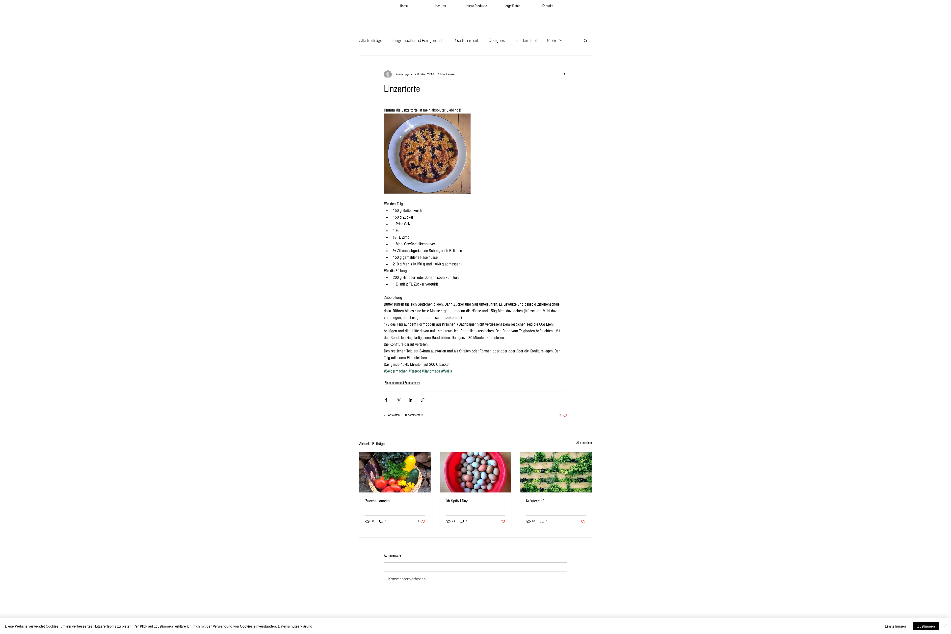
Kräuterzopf (535, 501)
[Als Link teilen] (422, 400)
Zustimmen (926, 626)
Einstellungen (895, 626)
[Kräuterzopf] (556, 472)
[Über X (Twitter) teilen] (398, 400)
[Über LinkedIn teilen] (410, 400)
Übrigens (496, 40)
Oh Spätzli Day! (457, 501)
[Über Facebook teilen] (386, 400)
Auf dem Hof (526, 40)
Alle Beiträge (370, 40)
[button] (585, 40)
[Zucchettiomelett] (395, 472)
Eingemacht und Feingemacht (418, 40)
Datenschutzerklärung (295, 626)
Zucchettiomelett (377, 501)
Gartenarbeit (466, 40)
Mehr (552, 40)
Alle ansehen (584, 443)
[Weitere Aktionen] (564, 74)
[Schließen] (945, 626)
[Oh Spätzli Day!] (475, 472)
